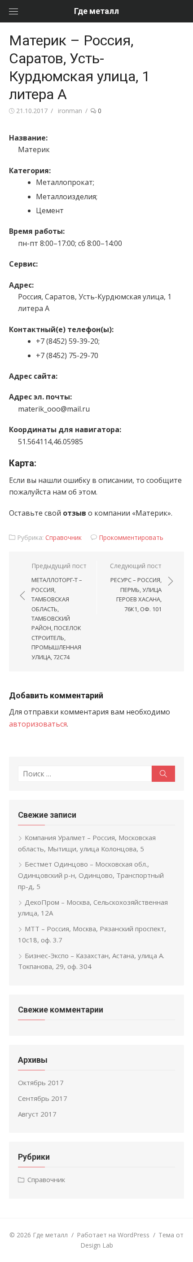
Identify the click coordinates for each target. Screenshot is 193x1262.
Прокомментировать (131, 537)
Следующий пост (136, 587)
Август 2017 (37, 1113)
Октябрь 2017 (41, 1082)
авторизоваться (38, 724)
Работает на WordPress (113, 1235)
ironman (70, 110)
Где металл (96, 11)
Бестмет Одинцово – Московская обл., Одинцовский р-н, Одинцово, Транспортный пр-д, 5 (91, 875)
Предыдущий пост (59, 611)
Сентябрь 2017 (42, 1098)
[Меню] (13, 11)
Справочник (63, 537)
